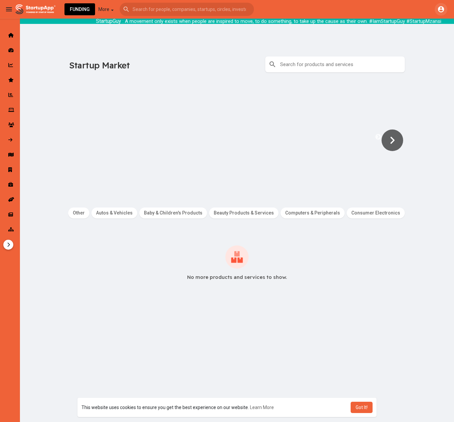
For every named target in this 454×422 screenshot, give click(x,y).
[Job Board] (10, 185)
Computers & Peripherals (312, 212)
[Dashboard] (10, 50)
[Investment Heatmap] (10, 155)
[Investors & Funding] (10, 125)
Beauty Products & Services (244, 212)
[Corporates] (10, 170)
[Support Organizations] (10, 200)
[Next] (389, 140)
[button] (187, 9)
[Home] (10, 35)
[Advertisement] (227, 373)
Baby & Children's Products (173, 212)
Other (79, 212)
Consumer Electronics (375, 212)
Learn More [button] (262, 407)
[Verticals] (10, 229)
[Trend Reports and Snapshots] (10, 214)
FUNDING (80, 9)
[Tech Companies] (10, 110)
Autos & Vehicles (114, 212)
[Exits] (10, 140)
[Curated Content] (10, 80)
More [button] (104, 9)
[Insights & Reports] (10, 95)
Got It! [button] (362, 407)
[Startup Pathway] (10, 65)
